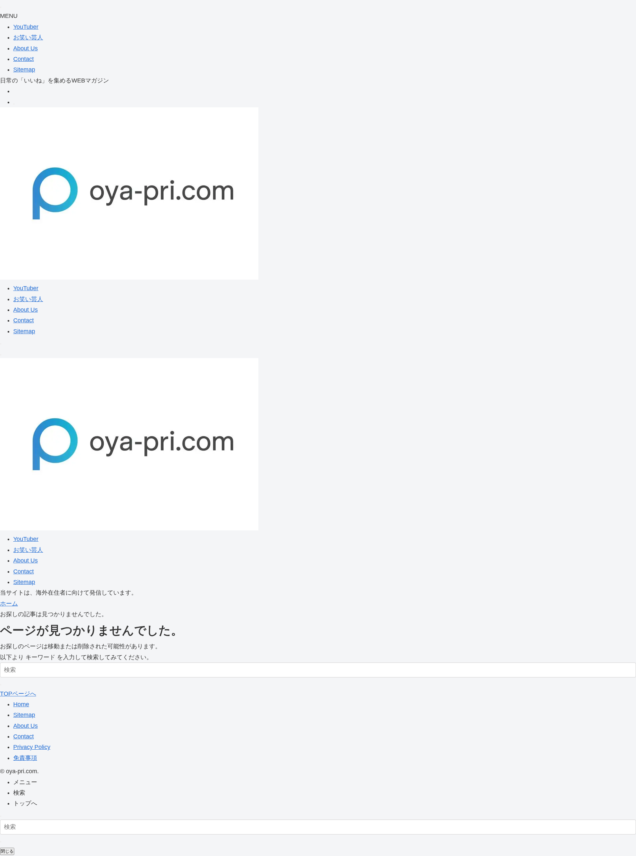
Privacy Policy (31, 747)
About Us (25, 48)
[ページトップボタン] (0, 816)
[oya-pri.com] (129, 277)
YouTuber (25, 27)
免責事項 (25, 758)
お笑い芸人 (28, 37)
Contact (23, 59)
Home (21, 704)
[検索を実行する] (0, 684)
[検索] (14, 104)
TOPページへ (18, 693)
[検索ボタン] (0, 344)
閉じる (7, 851)
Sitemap (24, 69)
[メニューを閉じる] (0, 7)
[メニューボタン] (0, 354)
